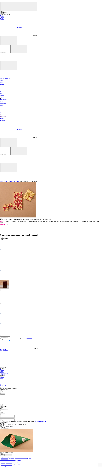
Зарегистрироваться (4, 409)
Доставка (2, 17)
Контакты (2, 19)
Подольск (2, 13)
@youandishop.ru (29, 338)
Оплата (1, 18)
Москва (2, 11)
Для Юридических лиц (4, 373)
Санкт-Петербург (3, 12)
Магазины (2, 16)
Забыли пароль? (3, 406)
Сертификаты (2, 372)
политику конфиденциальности (40, 421)
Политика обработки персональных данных (8, 384)
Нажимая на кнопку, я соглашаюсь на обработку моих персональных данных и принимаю (24, 421)
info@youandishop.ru (4, 350)
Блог (1, 381)
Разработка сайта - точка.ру (5, 385)
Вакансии (2, 371)
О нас (1, 15)
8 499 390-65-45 (19, 27)
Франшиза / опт (3, 374)
